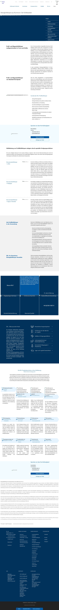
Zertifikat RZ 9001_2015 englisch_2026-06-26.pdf (22, 595)
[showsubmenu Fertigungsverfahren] (38, 6)
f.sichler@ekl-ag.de (35, 469)
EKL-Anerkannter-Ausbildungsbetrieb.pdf (24, 588)
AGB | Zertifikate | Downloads (33, 1)
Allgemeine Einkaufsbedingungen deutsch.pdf (11, 575)
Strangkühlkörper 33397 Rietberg (16, 517)
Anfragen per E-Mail (40, 140)
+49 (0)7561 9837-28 (36, 131)
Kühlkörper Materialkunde (22, 545)
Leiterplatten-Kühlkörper (34, 551)
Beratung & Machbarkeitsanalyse (23, 540)
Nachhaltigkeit (21, 1)
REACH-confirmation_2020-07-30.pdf (23, 584)
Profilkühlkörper (35, 553)
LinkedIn (45, 539)
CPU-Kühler (34, 559)
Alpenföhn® (34, 566)
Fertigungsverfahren (34, 6)
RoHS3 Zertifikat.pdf (23, 578)
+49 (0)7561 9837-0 (26, 608)
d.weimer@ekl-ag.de (36, 133)
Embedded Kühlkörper (36, 537)
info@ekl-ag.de (10, 539)
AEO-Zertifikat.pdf (23, 574)
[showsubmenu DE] (53, 1)
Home (16, 1)
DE (51, 1)
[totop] (42, 609)
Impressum (42, 1)
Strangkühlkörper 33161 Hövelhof (42, 517)
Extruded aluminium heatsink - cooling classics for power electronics (23, 523)
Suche (55, 6)
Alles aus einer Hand (51, 34)
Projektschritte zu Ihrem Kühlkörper (52, 37)
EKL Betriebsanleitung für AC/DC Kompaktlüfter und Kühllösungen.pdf (36, 576)
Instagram (46, 541)
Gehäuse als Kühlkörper (34, 540)
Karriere (26, 1)
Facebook (46, 534)
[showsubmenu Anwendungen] (28, 6)
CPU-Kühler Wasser (35, 561)
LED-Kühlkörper (35, 548)
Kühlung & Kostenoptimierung (23, 535)
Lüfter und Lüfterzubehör (34, 564)
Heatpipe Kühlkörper (35, 544)
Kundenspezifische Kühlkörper (35, 535)
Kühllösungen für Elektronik (14, 6)
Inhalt (19, 608)
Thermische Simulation (24, 542)
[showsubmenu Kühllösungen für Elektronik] (20, 6)
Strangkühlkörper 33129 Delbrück (7, 519)
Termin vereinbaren (40, 137)
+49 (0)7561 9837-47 (36, 468)
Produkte (42, 6)
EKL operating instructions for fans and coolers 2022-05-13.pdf (35, 585)
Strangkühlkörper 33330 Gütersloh (6, 517)
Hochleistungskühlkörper (36, 546)
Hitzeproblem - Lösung (24, 537)
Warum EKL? (50, 31)
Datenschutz (47, 1)
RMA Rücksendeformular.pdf (36, 582)
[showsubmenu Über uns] (51, 6)
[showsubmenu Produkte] (45, 6)
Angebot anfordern (51, 39)
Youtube (45, 537)
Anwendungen (24, 6)
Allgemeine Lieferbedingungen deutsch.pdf (11, 578)
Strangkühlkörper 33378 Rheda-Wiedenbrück (19, 519)
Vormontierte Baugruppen (34, 556)
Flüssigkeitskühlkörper (36, 542)
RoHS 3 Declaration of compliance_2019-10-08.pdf (23, 581)
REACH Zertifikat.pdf (23, 576)
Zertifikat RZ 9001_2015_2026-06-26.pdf (23, 590)
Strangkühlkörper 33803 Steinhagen (31, 519)
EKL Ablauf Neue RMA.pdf (35, 579)
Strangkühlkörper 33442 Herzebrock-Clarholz (44, 519)
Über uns (48, 6)
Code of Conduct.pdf (11, 581)
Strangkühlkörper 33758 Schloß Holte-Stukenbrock (29, 517)
